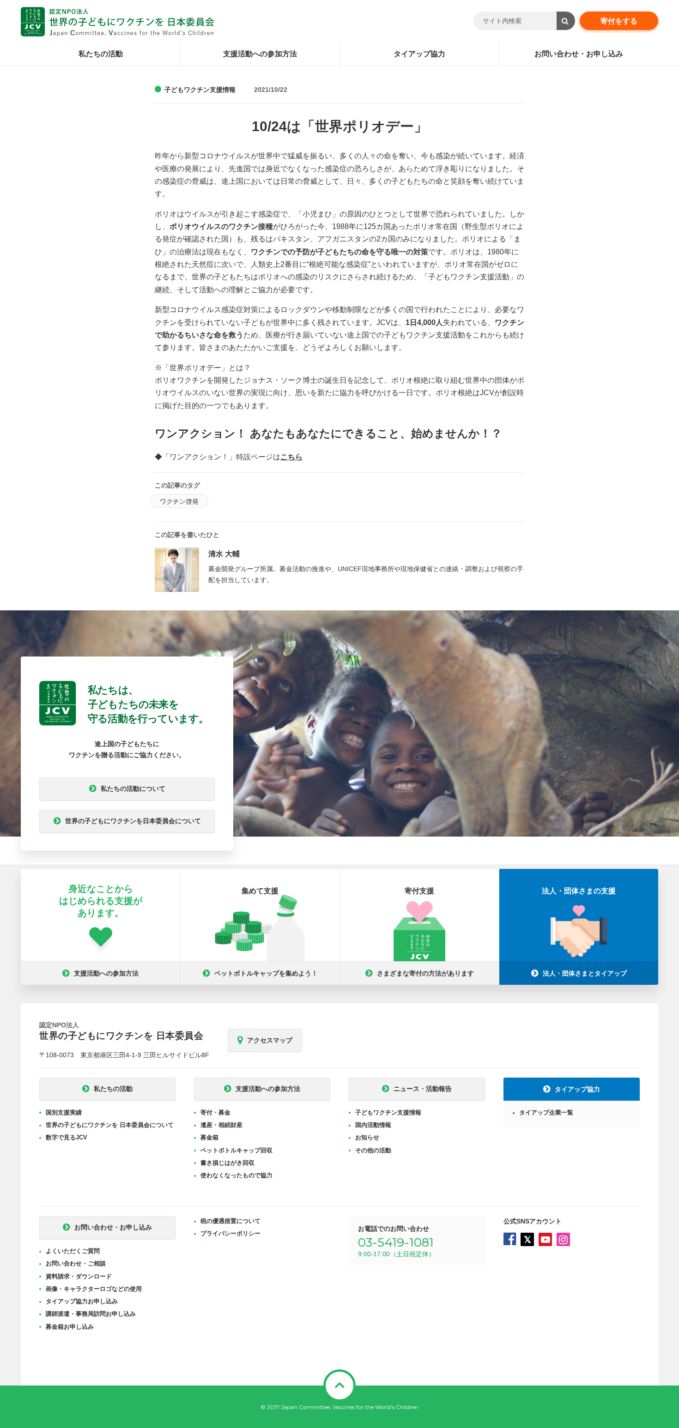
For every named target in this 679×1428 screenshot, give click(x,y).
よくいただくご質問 (73, 1250)
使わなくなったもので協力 (236, 1175)
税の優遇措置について (230, 1220)
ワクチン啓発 (179, 501)
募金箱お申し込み (70, 1326)
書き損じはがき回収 (227, 1162)
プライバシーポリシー (230, 1233)
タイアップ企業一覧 (546, 1112)
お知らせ (367, 1137)
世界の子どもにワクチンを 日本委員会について (110, 1124)
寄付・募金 (215, 1112)
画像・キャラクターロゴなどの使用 (94, 1288)
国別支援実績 (64, 1112)
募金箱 (209, 1137)
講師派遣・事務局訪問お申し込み (91, 1313)
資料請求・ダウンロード (79, 1276)
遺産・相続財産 (221, 1124)
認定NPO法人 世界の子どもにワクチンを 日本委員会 (117, 21)
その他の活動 (373, 1150)
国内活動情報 (373, 1124)
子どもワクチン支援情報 (200, 89)
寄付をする (618, 21)
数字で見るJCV (66, 1137)
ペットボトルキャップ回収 (236, 1150)
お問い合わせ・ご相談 (76, 1263)
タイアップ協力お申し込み (82, 1301)
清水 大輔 (224, 554)
